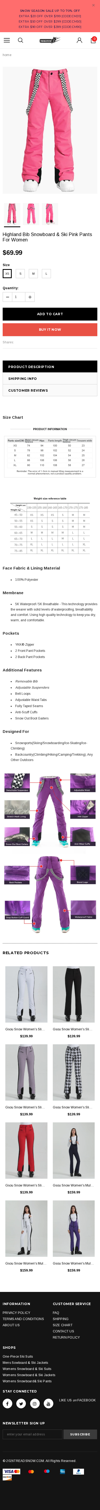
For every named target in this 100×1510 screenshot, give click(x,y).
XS (7, 273)
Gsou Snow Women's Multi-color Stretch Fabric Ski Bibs (74, 1185)
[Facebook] (7, 1403)
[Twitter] (21, 1403)
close (93, 5)
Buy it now (50, 330)
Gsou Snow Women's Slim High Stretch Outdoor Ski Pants (26, 1029)
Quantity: (11, 288)
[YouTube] (48, 1403)
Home (7, 55)
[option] (50, 130)
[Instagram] (35, 1403)
